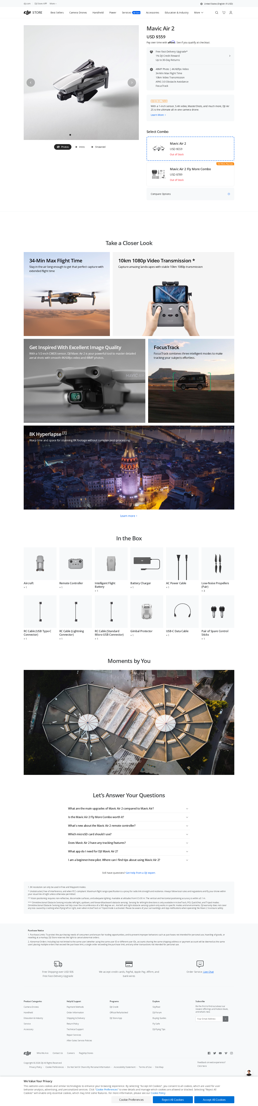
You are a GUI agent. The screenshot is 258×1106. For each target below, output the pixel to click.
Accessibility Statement (124, 1067)
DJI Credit (114, 1006)
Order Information (75, 1012)
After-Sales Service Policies (79, 1040)
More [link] (52, 3)
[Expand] (187, 808)
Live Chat (208, 971)
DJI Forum (157, 1012)
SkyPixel (156, 1006)
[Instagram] (231, 1053)
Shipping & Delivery (76, 1018)
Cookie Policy (158, 1093)
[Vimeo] (226, 1053)
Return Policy (73, 1023)
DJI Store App (116, 1018)
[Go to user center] (230, 12)
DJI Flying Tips (159, 1029)
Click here (202, 1066)
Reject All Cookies (173, 1100)
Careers (71, 1053)
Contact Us (58, 1053)
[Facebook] (209, 1053)
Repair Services (74, 1034)
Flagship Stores (86, 1053)
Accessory (28, 1029)
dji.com (27, 3)
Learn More (157, 114)
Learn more (127, 516)
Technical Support (75, 1029)
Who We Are (42, 1053)
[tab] (62, 147)
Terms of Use (145, 1067)
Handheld (28, 1012)
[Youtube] (220, 1053)
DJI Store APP (41, 3)
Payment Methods (75, 1006)
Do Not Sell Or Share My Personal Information (88, 1067)
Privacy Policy (35, 1067)
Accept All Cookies (214, 1100)
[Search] (216, 12)
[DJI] (27, 1053)
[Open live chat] (248, 1072)
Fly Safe (156, 1023)
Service (27, 1023)
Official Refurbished (119, 1012)
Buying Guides (159, 1018)
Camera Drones (31, 1006)
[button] (216, 4)
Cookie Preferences (54, 1067)
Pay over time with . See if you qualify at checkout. (178, 42)
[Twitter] (214, 1053)
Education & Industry (33, 1018)
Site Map (159, 1067)
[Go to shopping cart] (223, 12)
